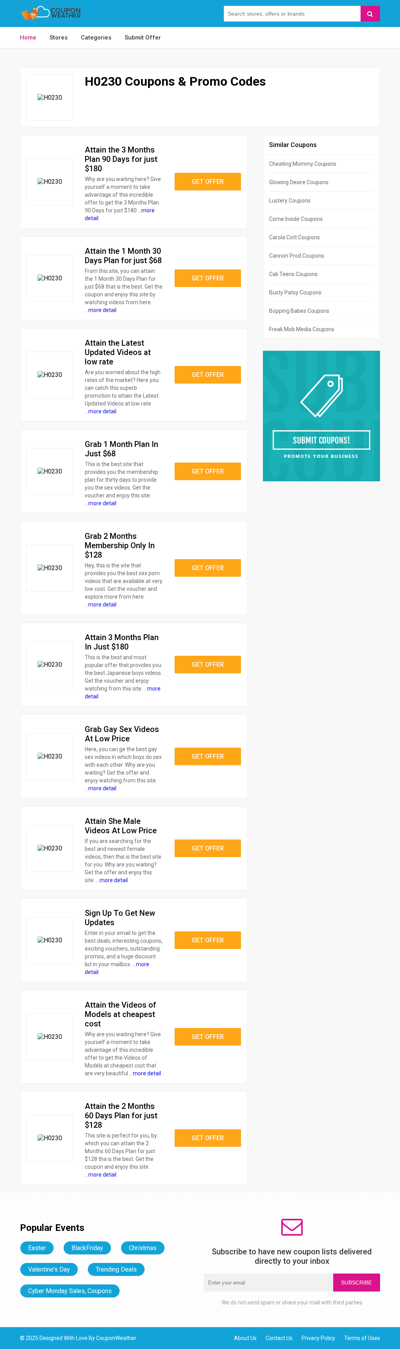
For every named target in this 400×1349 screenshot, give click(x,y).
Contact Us (279, 1338)
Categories (96, 37)
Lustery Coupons (290, 200)
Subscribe (356, 1282)
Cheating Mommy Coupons (302, 164)
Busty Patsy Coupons (295, 292)
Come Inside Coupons (296, 219)
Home (28, 37)
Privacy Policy (318, 1338)
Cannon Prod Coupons (296, 256)
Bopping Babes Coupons (299, 311)
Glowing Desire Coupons (299, 182)
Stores (59, 37)
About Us (245, 1338)
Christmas (143, 1248)
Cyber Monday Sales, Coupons (70, 1291)
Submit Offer (143, 37)
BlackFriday (87, 1248)
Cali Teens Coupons (293, 274)
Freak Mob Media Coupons (301, 329)
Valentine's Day (49, 1269)
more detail (102, 310)
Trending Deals (116, 1269)
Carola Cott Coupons (294, 237)
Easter (37, 1248)
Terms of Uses (362, 1338)
